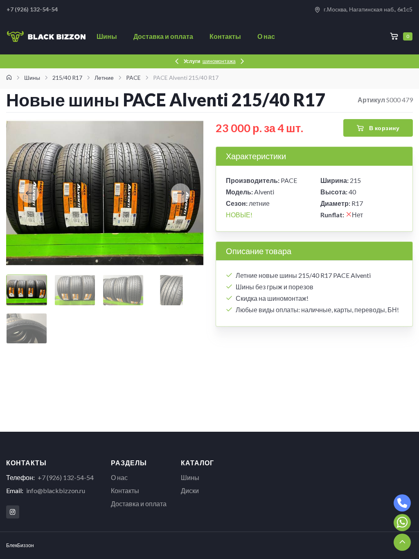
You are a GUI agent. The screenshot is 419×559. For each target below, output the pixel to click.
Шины (107, 36)
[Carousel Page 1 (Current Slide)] (26, 290)
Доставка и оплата (163, 36)
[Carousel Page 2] (74, 290)
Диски (190, 490)
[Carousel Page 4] (171, 290)
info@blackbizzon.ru (55, 490)
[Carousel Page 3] (123, 290)
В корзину (383, 127)
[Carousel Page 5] (26, 328)
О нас (266, 36)
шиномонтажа (219, 61)
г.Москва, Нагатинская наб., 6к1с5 (367, 9)
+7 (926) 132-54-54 (66, 477)
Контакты (225, 36)
